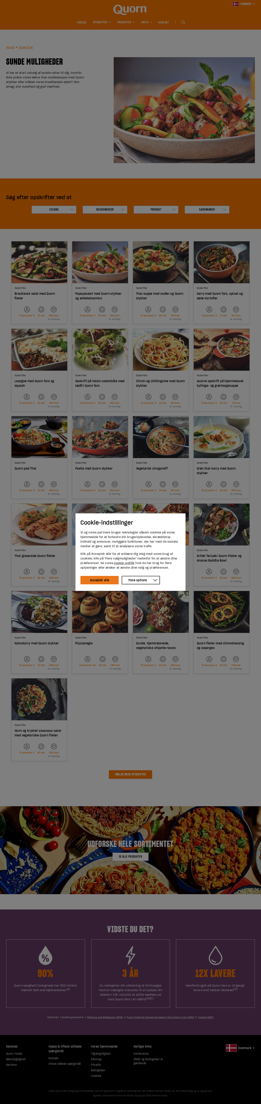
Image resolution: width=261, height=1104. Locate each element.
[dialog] (130, 552)
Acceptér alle (99, 580)
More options (137, 580)
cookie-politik (124, 563)
